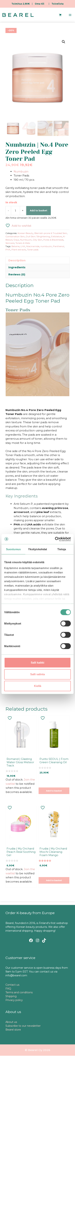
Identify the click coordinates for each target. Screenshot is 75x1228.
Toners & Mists (22, 243)
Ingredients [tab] (16, 267)
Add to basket (38, 210)
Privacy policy (14, 1000)
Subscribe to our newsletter (23, 1025)
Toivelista (58, 3)
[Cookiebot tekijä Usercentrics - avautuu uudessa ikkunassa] (55, 539)
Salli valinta (37, 674)
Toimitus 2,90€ (20, 3)
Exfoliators (56, 236)
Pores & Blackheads (53, 239)
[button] (63, 42)
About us (11, 1022)
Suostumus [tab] (13, 549)
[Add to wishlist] (10, 718)
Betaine (15, 246)
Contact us (12, 984)
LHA (23, 246)
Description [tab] (16, 260)
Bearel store (13, 1029)
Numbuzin (21, 171)
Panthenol (58, 246)
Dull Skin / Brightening (38, 236)
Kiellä (37, 685)
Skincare (9, 243)
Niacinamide (32, 246)
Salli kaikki (37, 662)
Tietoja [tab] (61, 549)
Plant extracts (18, 249)
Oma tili (39, 3)
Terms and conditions (19, 992)
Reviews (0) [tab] (16, 274)
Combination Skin (15, 236)
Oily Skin (37, 239)
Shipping (11, 996)
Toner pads (32, 249)
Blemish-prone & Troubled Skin (50, 233)
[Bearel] (18, 15)
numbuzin (46, 246)
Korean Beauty (25, 233)
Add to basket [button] (54, 790)
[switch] (65, 624)
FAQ (8, 988)
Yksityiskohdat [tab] (37, 549)
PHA (7, 249)
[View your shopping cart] (60, 15)
